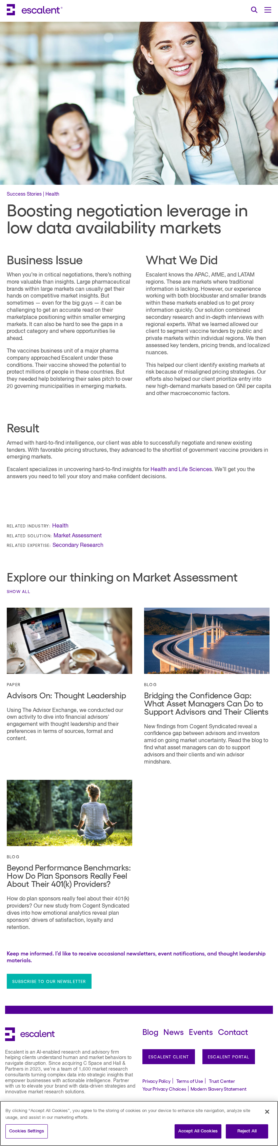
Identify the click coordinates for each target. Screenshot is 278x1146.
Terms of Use (189, 1081)
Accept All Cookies (198, 1131)
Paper (13, 684)
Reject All (247, 1131)
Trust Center (222, 1081)
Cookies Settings (26, 1131)
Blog (150, 684)
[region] (139, 1123)
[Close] (267, 1111)
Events (201, 1031)
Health (60, 526)
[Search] (254, 9)
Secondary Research (78, 545)
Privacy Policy (156, 1081)
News (173, 1031)
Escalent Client (168, 1056)
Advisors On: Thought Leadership (66, 695)
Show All (19, 591)
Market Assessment (78, 536)
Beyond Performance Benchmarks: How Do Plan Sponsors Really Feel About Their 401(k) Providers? (69, 875)
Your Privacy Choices (164, 1088)
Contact (233, 1031)
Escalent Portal (229, 1056)
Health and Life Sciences (181, 469)
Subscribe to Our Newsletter (49, 981)
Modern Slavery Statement (218, 1088)
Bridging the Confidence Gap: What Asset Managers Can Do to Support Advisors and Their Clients (206, 703)
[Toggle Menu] (267, 10)
